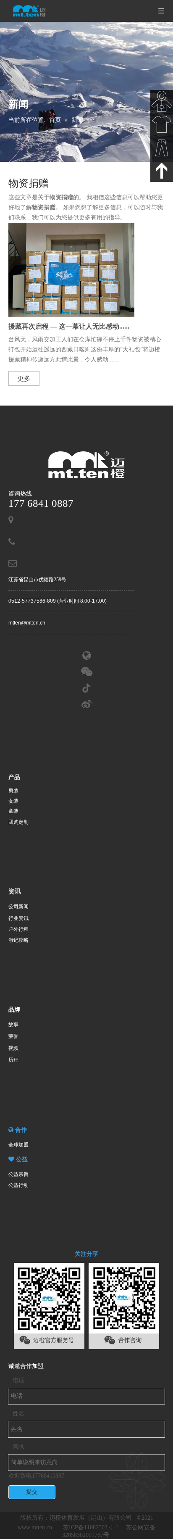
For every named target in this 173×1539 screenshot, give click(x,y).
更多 (24, 378)
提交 (32, 1492)
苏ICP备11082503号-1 (91, 1527)
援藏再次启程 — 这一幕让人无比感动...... (68, 326)
